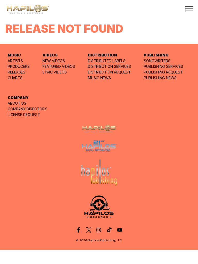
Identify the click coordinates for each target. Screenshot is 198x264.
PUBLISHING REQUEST (163, 72)
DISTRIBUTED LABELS (107, 61)
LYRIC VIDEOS (55, 72)
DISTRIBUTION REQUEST (109, 72)
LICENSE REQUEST (24, 114)
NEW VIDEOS (54, 61)
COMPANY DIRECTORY (27, 109)
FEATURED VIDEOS (59, 66)
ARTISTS (15, 61)
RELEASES (16, 72)
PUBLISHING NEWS (160, 78)
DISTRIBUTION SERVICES (109, 66)
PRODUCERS (19, 66)
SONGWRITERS (157, 61)
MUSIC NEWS (99, 78)
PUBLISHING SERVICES (163, 66)
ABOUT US (17, 103)
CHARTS (15, 78)
